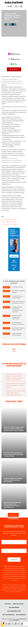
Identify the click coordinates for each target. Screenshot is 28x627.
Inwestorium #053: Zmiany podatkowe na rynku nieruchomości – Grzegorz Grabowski (15, 385)
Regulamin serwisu (14, 607)
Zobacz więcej (13, 515)
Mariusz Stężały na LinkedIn (9, 222)
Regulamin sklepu (21, 614)
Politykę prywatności (7, 578)
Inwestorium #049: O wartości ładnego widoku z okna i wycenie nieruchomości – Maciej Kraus (15, 392)
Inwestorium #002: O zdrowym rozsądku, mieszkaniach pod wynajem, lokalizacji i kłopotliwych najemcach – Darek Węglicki (14, 377)
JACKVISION (16, 620)
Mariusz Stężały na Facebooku (10, 224)
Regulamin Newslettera (20, 576)
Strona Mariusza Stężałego (9, 219)
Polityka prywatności (8, 614)
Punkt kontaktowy (18, 603)
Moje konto (8, 603)
